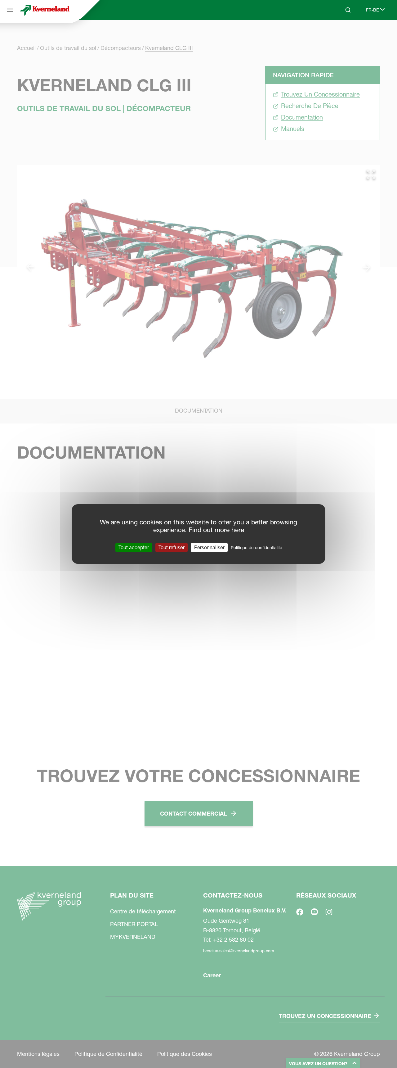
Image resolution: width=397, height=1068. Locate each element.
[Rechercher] (344, 33)
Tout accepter (133, 547)
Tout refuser (171, 547)
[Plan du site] (10, 10)
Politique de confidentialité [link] (256, 547)
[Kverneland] (44, 10)
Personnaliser (209, 547)
